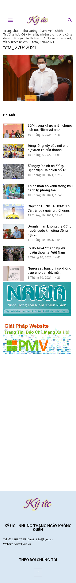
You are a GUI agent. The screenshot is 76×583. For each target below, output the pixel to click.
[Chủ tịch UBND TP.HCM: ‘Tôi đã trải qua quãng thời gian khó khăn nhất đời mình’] (13, 211)
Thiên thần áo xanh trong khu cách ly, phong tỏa (50, 188)
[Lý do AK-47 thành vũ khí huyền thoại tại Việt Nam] (13, 253)
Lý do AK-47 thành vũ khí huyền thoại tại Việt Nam (46, 250)
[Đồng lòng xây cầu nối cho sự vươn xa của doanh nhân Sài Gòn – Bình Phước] (13, 151)
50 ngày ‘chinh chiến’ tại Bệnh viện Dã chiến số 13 (47, 168)
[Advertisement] (38, 7)
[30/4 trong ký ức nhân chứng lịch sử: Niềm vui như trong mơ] (13, 131)
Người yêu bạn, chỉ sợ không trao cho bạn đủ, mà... (49, 270)
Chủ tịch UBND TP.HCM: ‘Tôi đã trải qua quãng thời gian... (49, 208)
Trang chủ (10, 30)
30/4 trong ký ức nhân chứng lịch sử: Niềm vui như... (50, 128)
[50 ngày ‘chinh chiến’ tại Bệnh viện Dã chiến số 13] (13, 171)
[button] (70, 20)
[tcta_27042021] (38, 99)
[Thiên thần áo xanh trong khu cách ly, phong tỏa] (13, 191)
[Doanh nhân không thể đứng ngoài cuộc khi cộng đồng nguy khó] (13, 231)
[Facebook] (38, 572)
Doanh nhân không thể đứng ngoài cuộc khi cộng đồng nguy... (50, 230)
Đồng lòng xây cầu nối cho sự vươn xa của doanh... (48, 148)
